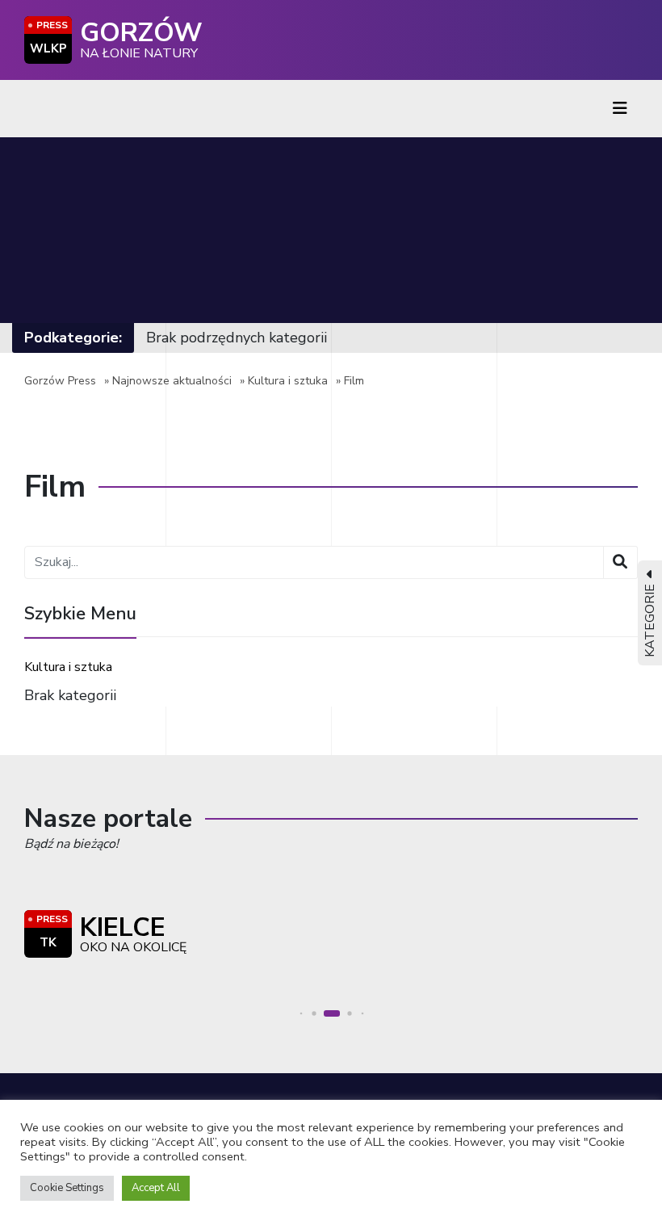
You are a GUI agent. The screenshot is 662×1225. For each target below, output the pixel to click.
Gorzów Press (60, 380)
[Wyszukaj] (620, 562)
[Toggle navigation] (620, 108)
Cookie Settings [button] (67, 1188)
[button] (301, 1014)
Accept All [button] (156, 1188)
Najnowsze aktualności (172, 380)
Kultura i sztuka (288, 380)
